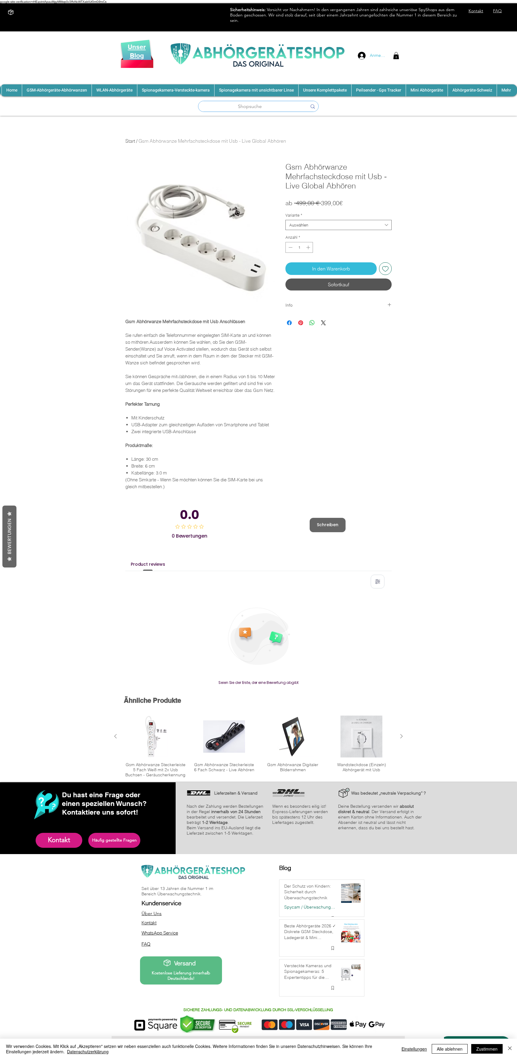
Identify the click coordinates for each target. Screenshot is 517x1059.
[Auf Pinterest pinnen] (300, 322)
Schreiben (327, 525)
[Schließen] (509, 1048)
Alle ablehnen (450, 1049)
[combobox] (338, 225)
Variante (293, 215)
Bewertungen (9, 536)
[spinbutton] (299, 247)
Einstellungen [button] (414, 1049)
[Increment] (308, 247)
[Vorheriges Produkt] (115, 736)
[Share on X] (323, 322)
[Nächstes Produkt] (401, 736)
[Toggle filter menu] (377, 581)
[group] (258, 746)
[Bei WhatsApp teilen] (312, 322)
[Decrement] (290, 247)
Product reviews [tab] (148, 564)
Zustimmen (487, 1049)
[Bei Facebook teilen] (289, 322)
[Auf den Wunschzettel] (385, 268)
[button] (396, 55)
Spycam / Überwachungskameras (310, 907)
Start (130, 141)
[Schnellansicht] (155, 736)
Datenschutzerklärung (88, 1052)
